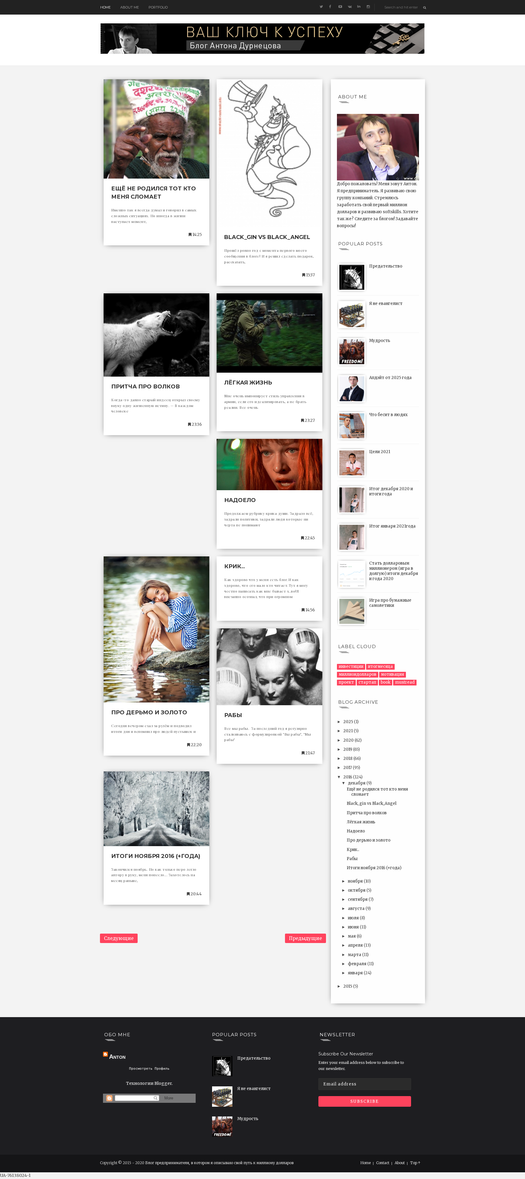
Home (105, 7)
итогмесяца (380, 666)
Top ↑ (415, 1163)
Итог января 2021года (392, 526)
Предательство (385, 266)
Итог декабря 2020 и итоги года (391, 491)
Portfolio (158, 7)
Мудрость (379, 340)
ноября (356, 881)
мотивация (392, 674)
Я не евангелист (386, 303)
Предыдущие (305, 938)
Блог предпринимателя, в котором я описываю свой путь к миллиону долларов (219, 1162)
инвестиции (351, 666)
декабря (357, 783)
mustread (405, 682)
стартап (367, 682)
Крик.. (234, 566)
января (356, 973)
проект (346, 682)
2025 (348, 721)
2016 (348, 777)
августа (356, 908)
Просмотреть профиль (149, 1069)
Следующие (119, 938)
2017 (348, 767)
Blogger (163, 1083)
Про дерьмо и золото (149, 712)
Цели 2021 (379, 451)
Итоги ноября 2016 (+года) (155, 856)
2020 (349, 740)
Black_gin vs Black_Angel (267, 237)
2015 (348, 986)
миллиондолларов (357, 674)
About (400, 1163)
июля (354, 918)
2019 (348, 749)
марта (355, 954)
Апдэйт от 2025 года (390, 377)
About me (129, 7)
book (385, 682)
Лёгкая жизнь (248, 382)
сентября (358, 899)
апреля (356, 945)
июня (354, 927)
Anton (117, 1056)
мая (352, 936)
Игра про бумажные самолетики (390, 603)
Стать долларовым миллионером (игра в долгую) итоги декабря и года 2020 (393, 571)
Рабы (233, 715)
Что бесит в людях (388, 414)
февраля (357, 963)
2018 (348, 758)
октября (357, 890)
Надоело (240, 500)
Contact (382, 1163)
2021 (348, 730)
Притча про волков (145, 386)
